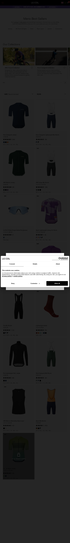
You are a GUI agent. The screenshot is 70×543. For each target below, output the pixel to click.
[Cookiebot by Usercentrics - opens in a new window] (60, 258)
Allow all (57, 283)
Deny (12, 283)
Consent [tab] (12, 264)
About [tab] (58, 264)
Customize (34, 283)
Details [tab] (35, 264)
